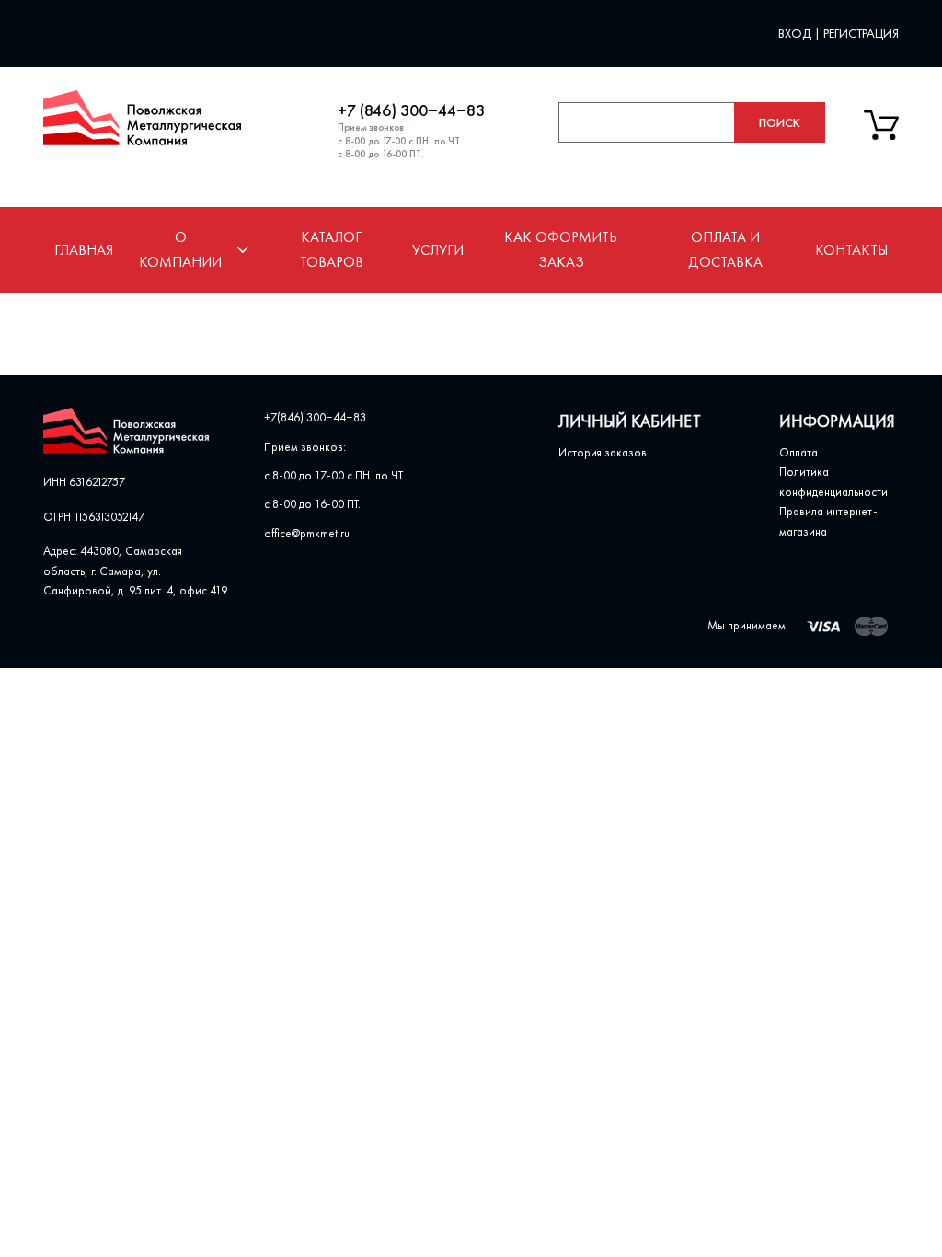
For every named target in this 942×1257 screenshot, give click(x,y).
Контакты (851, 249)
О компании (180, 249)
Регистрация (861, 33)
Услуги (438, 249)
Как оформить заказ (560, 249)
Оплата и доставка (725, 249)
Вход (796, 33)
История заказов (602, 452)
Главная (83, 249)
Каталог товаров (331, 249)
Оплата (798, 452)
